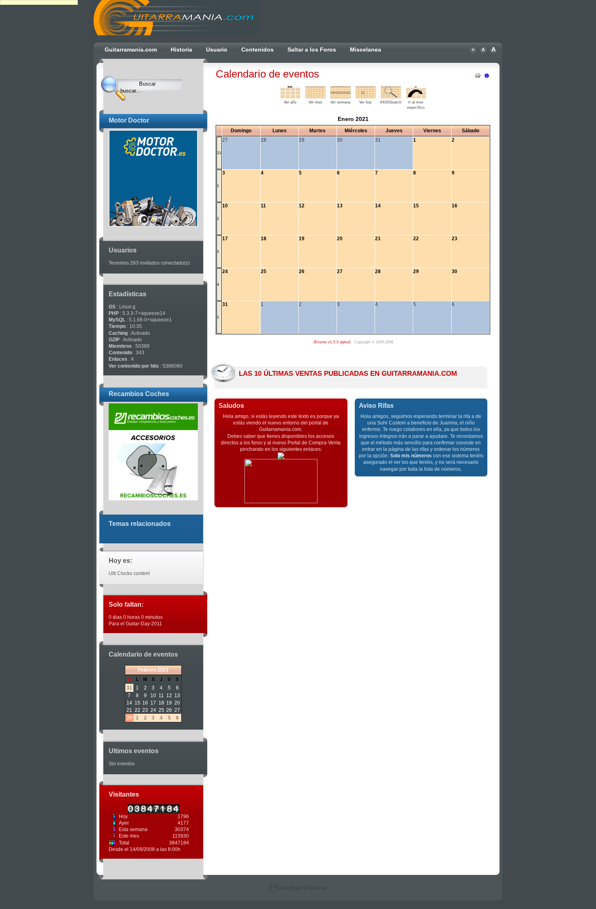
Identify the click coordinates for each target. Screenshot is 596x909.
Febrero (147, 670)
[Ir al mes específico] (416, 97)
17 (153, 703)
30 (454, 271)
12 (169, 695)
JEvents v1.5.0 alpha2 (332, 342)
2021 (163, 670)
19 (169, 703)
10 (153, 695)
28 (129, 718)
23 (145, 710)
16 (145, 703)
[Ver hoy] (366, 97)
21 (129, 710)
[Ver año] (290, 97)
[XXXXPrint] (477, 74)
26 (169, 710)
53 (219, 153)
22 (137, 710)
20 (177, 703)
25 (161, 710)
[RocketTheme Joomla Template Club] (298, 891)
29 (416, 271)
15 (137, 703)
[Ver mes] (315, 97)
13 (177, 695)
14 (129, 703)
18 (161, 703)
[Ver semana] (340, 97)
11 (161, 695)
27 (177, 710)
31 (225, 304)
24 (153, 710)
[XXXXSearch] (391, 97)
